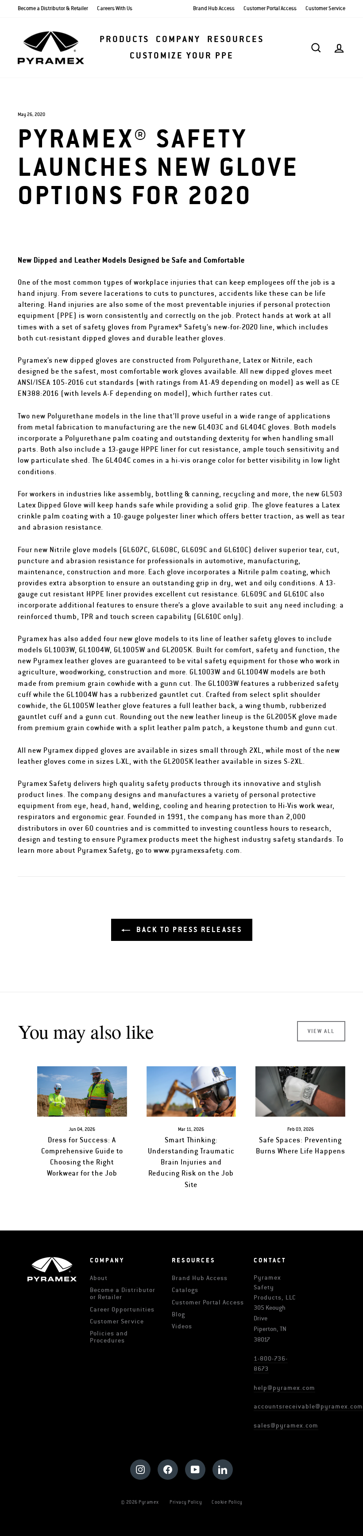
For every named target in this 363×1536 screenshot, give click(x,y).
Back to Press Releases (188, 929)
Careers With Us (114, 8)
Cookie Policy (227, 1502)
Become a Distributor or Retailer (122, 1293)
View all (321, 1031)
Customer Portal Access (270, 8)
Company (178, 39)
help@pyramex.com (284, 1388)
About (99, 1278)
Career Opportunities (122, 1309)
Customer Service (325, 8)
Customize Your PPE (182, 55)
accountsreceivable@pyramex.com (308, 1406)
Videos (182, 1326)
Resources (235, 39)
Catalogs (185, 1290)
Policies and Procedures (109, 1337)
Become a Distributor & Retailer (53, 8)
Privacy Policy (186, 1502)
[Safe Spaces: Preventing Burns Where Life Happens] (300, 1091)
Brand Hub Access (214, 8)
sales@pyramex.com (286, 1425)
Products (124, 39)
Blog (178, 1314)
